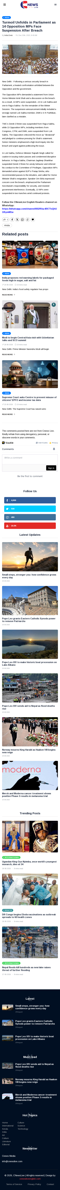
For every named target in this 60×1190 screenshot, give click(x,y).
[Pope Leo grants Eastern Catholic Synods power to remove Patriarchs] (30, 600)
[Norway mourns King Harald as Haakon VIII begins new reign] (30, 731)
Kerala (5, 1129)
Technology (23, 1129)
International (7, 1125)
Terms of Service (14, 1184)
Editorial (5, 1144)
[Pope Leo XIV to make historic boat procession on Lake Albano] (30, 644)
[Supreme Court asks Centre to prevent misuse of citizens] (30, 374)
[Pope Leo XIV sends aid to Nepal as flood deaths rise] (30, 688)
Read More (7, 295)
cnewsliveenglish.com (30, 1179)
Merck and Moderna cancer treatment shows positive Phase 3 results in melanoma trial (36, 1097)
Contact (50, 1184)
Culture (5, 1138)
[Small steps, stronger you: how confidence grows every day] (30, 556)
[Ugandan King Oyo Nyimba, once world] (30, 836)
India (4, 1132)
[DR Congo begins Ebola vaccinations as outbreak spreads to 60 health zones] (30, 889)
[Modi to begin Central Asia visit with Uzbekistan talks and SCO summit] (30, 314)
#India (7, 225)
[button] (8, 5)
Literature (6, 1141)
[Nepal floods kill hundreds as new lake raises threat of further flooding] (30, 942)
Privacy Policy (34, 1184)
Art (3, 1135)
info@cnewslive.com (12, 1161)
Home (5, 1122)
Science (21, 1125)
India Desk (8, 35)
